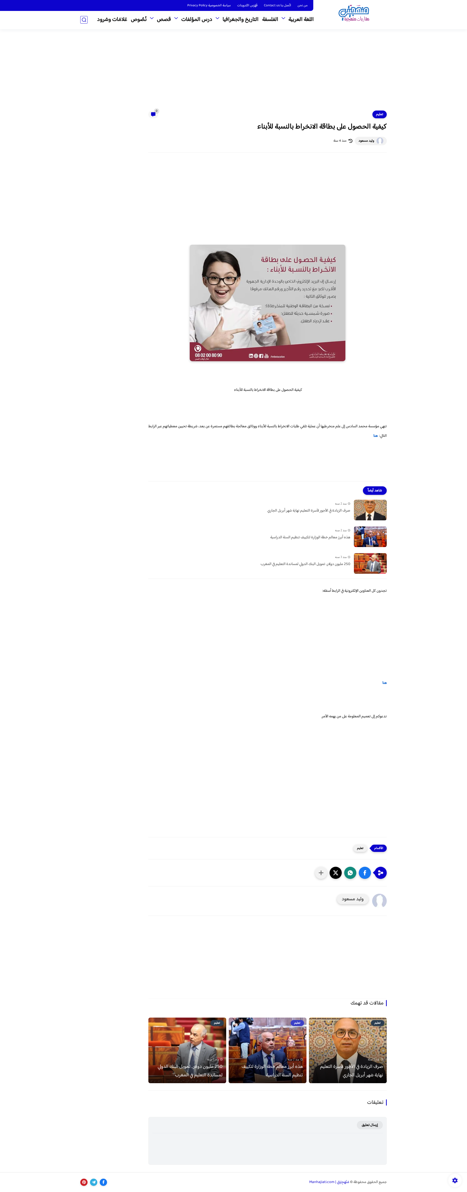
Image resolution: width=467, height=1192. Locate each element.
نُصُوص (139, 20)
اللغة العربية (301, 20)
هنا (375, 436)
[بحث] (84, 20)
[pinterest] (84, 1182)
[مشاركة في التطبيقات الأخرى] (321, 873)
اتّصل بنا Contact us (277, 6)
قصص (164, 20)
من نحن (302, 6)
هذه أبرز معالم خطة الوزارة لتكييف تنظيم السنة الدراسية (310, 537)
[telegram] (93, 1182)
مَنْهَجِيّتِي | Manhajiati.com (329, 1182)
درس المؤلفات (196, 20)
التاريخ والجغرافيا (241, 20)
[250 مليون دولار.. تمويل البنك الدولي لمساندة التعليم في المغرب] (370, 563)
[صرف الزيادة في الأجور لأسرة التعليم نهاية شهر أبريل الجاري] (370, 510)
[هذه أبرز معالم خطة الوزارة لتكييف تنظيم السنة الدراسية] (370, 536)
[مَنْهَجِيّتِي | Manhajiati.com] (354, 14)
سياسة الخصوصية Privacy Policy (209, 6)
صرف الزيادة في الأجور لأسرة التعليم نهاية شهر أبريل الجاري (308, 511)
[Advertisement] (233, 73)
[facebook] (103, 1182)
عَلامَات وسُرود (112, 20)
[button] (365, 873)
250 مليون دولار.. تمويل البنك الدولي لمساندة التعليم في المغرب (305, 564)
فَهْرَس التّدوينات (247, 6)
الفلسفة (270, 20)
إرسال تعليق (370, 1125)
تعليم (379, 114)
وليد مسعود (366, 141)
